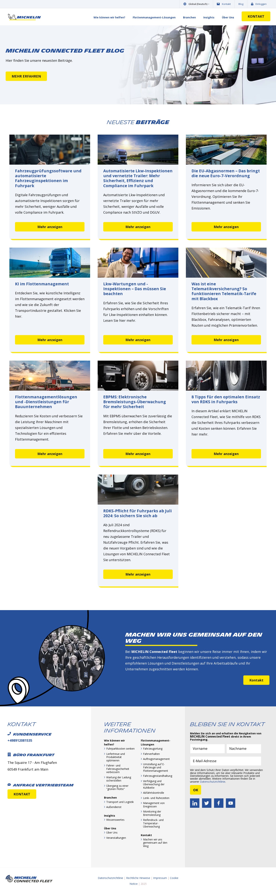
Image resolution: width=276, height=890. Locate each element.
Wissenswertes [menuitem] (115, 819)
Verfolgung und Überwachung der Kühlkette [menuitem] (153, 784)
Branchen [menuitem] (189, 17)
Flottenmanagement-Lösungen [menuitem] (154, 17)
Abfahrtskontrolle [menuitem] (153, 792)
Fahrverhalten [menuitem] (151, 754)
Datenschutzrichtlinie (212, 781)
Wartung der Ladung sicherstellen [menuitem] (118, 778)
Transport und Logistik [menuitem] (120, 802)
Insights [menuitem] (208, 17)
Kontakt (226, 4)
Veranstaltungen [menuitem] (116, 838)
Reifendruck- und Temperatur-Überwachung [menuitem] (153, 823)
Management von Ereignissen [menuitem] (154, 804)
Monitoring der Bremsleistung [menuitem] (152, 813)
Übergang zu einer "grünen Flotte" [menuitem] (117, 787)
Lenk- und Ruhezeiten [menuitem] (156, 798)
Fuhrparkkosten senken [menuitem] (120, 748)
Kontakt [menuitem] (146, 835)
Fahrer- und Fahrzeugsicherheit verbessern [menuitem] (117, 769)
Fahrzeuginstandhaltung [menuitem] (157, 776)
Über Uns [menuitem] (228, 17)
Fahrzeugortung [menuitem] (152, 748)
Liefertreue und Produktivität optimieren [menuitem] (115, 757)
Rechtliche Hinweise (138, 878)
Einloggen (261, 4)
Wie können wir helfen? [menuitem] (109, 17)
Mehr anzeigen (49, 227)
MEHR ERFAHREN (26, 76)
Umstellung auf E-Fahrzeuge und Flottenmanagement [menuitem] (155, 767)
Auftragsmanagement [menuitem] (156, 759)
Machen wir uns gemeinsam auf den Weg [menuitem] (155, 843)
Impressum (160, 878)
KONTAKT (256, 16)
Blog (240, 4)
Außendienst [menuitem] (113, 807)
